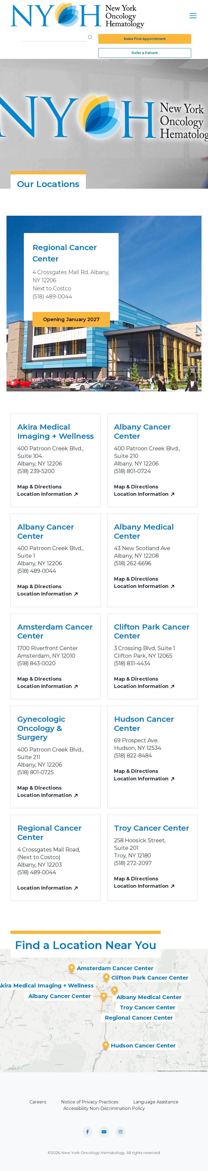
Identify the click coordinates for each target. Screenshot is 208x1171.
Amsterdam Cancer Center (55, 631)
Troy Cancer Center (151, 828)
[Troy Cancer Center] (114, 991)
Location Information (44, 494)
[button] (90, 37)
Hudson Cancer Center (144, 723)
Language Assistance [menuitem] (155, 1102)
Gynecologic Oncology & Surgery (41, 728)
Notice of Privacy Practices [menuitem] (89, 1102)
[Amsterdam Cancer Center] (72, 968)
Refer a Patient (145, 53)
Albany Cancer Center (142, 431)
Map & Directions (39, 487)
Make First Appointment (145, 39)
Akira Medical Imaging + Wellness (55, 431)
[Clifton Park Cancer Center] (106, 978)
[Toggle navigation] (192, 15)
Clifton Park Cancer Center (152, 631)
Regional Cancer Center (49, 832)
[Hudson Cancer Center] (106, 1046)
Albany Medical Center (144, 531)
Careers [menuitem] (38, 1102)
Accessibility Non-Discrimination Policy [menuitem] (104, 1108)
